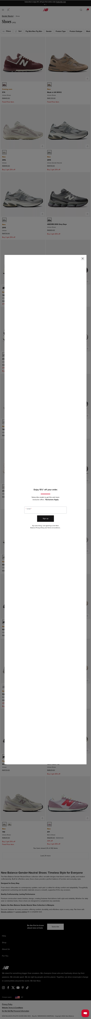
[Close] (83, 258)
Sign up (45, 519)
